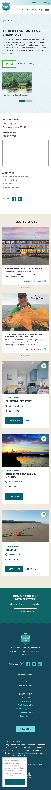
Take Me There (24, 611)
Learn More (14, 421)
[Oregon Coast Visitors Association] (6, 6)
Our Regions (25, 678)
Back (9, 20)
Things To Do (25, 681)
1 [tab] (20, 101)
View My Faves (25, 64)
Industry (45, 3)
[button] (14, 199)
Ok (14, 782)
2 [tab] (27, 101)
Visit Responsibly (25, 705)
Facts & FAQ (25, 701)
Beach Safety (25, 716)
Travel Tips (25, 698)
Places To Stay (25, 685)
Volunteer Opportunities (26, 709)
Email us (25, 655)
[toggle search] (40, 9)
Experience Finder (25, 712)
